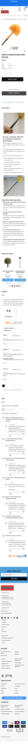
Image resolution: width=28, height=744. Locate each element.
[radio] (20, 309)
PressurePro (18, 686)
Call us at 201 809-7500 (6, 613)
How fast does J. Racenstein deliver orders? (15, 478)
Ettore (2, 690)
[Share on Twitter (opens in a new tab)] (13, 343)
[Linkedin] (17, 618)
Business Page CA (6, 668)
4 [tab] (17, 286)
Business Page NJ (6, 665)
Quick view (8, 283)
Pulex (16, 688)
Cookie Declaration (6, 640)
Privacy (3, 635)
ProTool (2, 686)
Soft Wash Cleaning (19, 709)
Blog (3, 629)
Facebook (4, 620)
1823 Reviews (9, 316)
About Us (4, 658)
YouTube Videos (5, 624)
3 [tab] (14, 286)
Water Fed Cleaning (5, 709)
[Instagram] (5, 618)
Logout (3, 642)
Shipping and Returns (6, 661)
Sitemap (17, 651)
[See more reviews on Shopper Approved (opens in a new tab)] (17, 344)
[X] (11, 618)
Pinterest (4, 627)
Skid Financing (5, 663)
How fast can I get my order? (13, 535)
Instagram (4, 622)
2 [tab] (12, 286)
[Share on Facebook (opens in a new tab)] (9, 344)
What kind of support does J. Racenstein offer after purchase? (14, 517)
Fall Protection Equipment (7, 711)
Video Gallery (18, 662)
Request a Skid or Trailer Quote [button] (14, 698)
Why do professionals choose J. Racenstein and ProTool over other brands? (15, 419)
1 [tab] (10, 286)
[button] (23, 434)
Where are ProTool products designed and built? (13, 497)
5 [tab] (19, 286)
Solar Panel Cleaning (19, 711)
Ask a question (19, 102)
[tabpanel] (8, 270)
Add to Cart (12, 79)
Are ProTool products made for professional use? (14, 439)
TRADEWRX (4, 688)
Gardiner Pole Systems (20, 683)
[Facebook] (2, 618)
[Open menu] (2, 8)
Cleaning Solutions (5, 713)
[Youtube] (8, 618)
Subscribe (14, 579)
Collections (17, 713)
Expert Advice (4, 655)
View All (16, 693)
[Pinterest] (14, 618)
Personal (5, 638)
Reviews (17, 654)
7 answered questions (7, 102)
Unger (2, 693)
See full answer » (21, 431)
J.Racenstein (4, 683)
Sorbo (16, 690)
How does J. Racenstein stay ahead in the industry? (15, 459)
